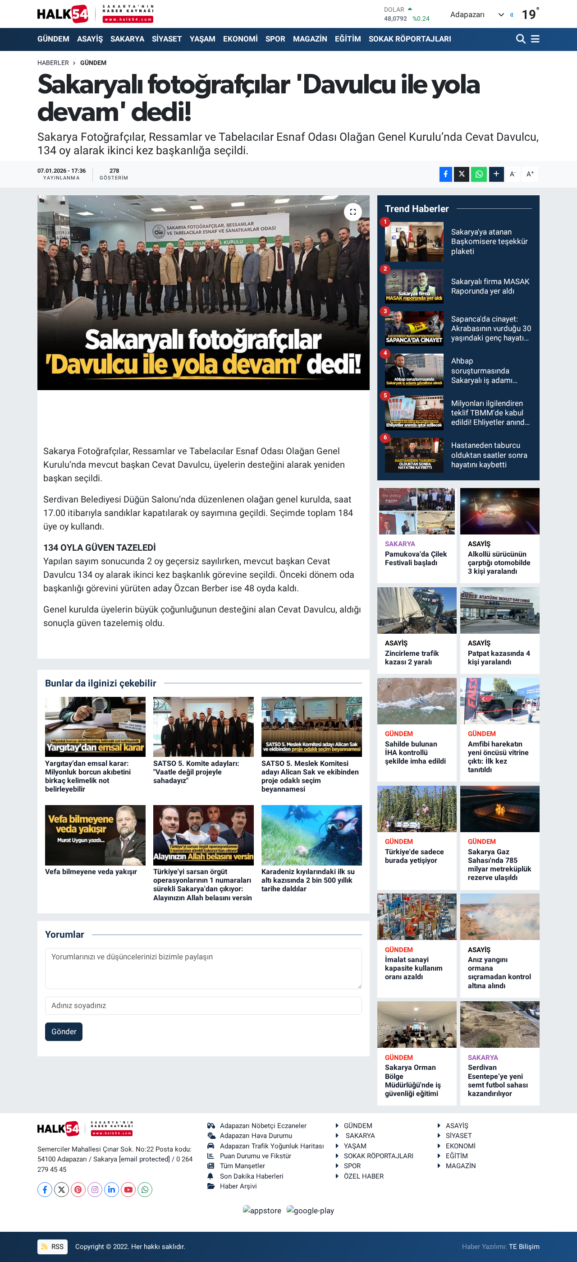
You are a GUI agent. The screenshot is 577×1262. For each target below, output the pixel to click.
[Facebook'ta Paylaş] (446, 174)
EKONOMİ (240, 38)
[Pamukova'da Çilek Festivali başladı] (417, 511)
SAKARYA (127, 38)
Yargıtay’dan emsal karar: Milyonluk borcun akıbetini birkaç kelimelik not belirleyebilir (88, 776)
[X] (61, 1189)
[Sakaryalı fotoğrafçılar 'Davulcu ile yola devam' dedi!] (203, 292)
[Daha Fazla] (496, 174)
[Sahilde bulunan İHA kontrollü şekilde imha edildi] (417, 701)
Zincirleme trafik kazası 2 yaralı (412, 657)
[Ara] (521, 39)
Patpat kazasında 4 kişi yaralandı (499, 657)
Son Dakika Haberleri (252, 1176)
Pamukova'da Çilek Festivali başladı (416, 558)
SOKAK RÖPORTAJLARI (410, 38)
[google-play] (310, 1210)
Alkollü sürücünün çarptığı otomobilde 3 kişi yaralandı (499, 563)
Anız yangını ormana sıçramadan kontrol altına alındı (499, 972)
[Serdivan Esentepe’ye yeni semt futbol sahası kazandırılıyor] (500, 1024)
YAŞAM (202, 38)
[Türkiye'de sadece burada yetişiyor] (417, 809)
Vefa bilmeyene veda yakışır (91, 871)
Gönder (64, 1031)
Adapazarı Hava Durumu (256, 1136)
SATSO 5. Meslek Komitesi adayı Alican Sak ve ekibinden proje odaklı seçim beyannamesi (310, 776)
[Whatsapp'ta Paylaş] (479, 174)
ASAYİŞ (90, 38)
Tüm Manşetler (242, 1166)
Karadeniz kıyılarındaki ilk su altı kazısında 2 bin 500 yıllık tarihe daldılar (308, 880)
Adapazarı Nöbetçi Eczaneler (263, 1126)
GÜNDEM (53, 38)
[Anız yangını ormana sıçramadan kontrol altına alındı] (500, 917)
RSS (57, 1247)
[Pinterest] (78, 1189)
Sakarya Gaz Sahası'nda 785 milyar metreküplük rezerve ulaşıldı (499, 864)
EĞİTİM (348, 38)
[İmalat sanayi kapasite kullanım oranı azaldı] (417, 917)
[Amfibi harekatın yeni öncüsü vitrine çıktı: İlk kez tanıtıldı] (500, 701)
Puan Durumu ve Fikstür (255, 1156)
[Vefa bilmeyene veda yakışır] (95, 834)
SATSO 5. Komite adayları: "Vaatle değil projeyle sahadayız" (196, 772)
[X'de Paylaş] (461, 174)
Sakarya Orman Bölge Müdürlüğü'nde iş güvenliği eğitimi (413, 1080)
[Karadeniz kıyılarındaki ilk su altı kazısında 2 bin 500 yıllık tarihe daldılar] (311, 834)
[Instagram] (94, 1189)
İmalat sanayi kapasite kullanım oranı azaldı (414, 968)
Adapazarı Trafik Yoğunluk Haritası (272, 1146)
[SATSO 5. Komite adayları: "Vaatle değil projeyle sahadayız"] (203, 726)
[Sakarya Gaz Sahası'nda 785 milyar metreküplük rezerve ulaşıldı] (500, 809)
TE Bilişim (524, 1247)
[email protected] (144, 1159)
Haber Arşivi (238, 1186)
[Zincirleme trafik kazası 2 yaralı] (417, 610)
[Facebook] (44, 1189)
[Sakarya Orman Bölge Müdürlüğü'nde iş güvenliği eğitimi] (417, 1024)
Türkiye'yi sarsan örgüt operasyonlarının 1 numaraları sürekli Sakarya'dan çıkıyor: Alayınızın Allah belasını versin (202, 884)
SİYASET (167, 38)
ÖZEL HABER (364, 1176)
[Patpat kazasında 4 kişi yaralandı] (500, 610)
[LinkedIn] (111, 1189)
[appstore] (263, 1210)
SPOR (275, 38)
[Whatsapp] (144, 1189)
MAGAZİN (310, 38)
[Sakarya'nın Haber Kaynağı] (95, 14)
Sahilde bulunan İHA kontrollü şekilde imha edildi (415, 752)
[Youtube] (128, 1189)
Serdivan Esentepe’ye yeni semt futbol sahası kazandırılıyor (498, 1080)
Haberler (53, 62)
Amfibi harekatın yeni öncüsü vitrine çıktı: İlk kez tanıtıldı (498, 757)
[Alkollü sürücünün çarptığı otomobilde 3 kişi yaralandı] (500, 511)
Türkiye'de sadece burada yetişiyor (414, 856)
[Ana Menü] (533, 39)
